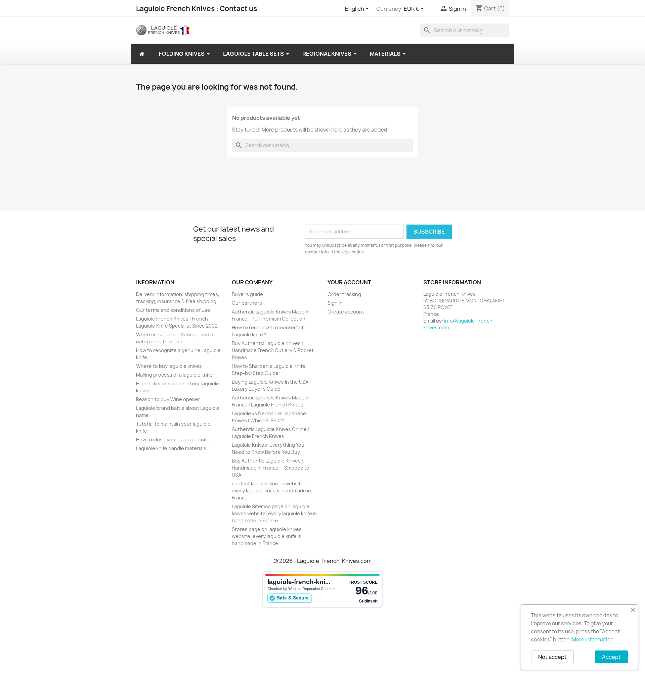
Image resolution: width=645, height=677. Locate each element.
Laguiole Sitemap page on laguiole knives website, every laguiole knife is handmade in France (274, 513)
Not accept (552, 657)
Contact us (238, 8)
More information (592, 639)
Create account (346, 311)
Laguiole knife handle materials (171, 448)
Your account (349, 282)
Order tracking (344, 294)
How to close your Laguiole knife (173, 439)
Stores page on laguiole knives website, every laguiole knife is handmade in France (267, 536)
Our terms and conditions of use (173, 310)
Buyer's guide (247, 294)
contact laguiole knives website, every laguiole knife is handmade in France (271, 490)
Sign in (335, 303)
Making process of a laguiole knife (174, 375)
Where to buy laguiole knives (169, 366)
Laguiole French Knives (175, 8)
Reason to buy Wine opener (168, 399)
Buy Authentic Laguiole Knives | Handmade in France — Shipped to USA (270, 467)
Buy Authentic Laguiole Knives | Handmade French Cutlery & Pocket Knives (273, 350)
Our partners (247, 303)
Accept (611, 657)
